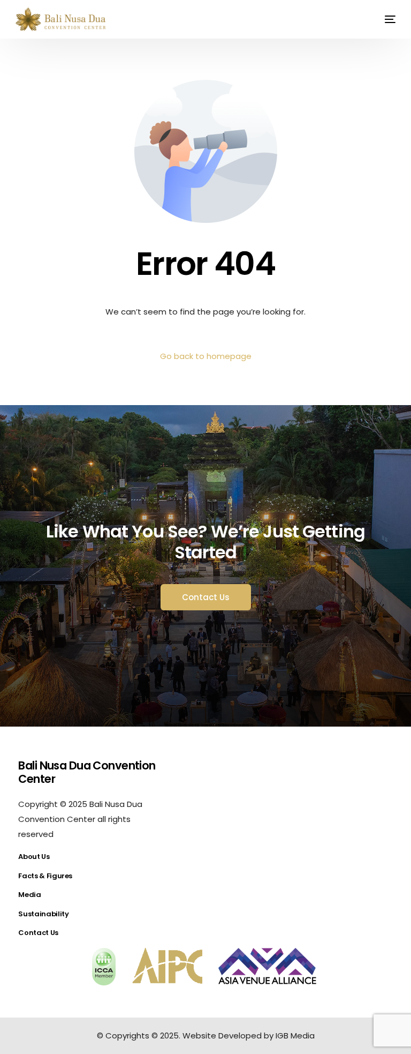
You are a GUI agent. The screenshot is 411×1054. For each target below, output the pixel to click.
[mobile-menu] (383, 19)
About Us (33, 856)
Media (29, 894)
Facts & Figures (45, 876)
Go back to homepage (206, 356)
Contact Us (38, 933)
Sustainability (43, 914)
